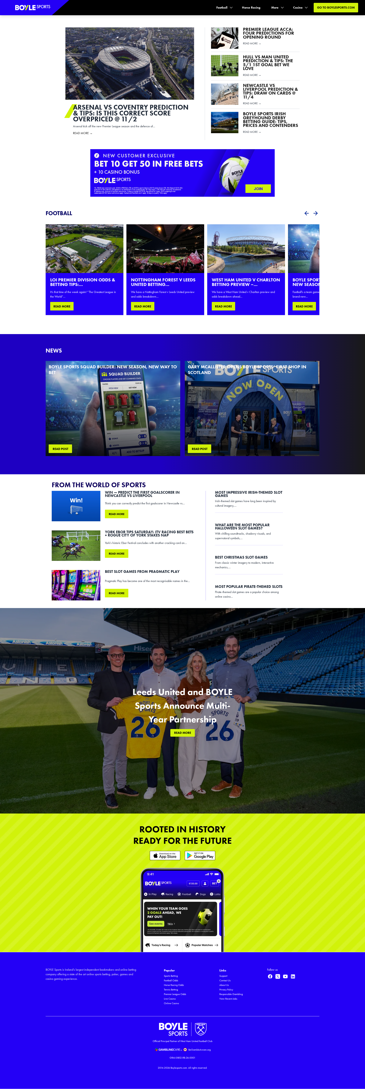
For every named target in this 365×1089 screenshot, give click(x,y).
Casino (297, 7)
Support (223, 976)
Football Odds (171, 980)
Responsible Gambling (231, 994)
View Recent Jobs (228, 998)
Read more (117, 514)
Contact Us (225, 980)
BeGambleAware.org (199, 1049)
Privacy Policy (226, 989)
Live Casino (170, 998)
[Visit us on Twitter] (278, 976)
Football (221, 7)
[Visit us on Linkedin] (293, 976)
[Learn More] (165, 855)
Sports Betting (171, 976)
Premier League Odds (175, 994)
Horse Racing (251, 7)
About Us (224, 985)
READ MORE (61, 306)
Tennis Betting (171, 989)
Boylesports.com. (179, 1067)
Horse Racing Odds (174, 985)
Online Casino (171, 1003)
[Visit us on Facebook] (270, 976)
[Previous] (306, 213)
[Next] (315, 213)
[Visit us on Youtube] (285, 976)
